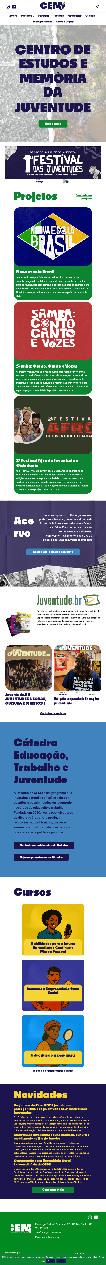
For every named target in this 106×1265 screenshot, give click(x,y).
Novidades (75, 16)
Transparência (42, 21)
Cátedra (43, 16)
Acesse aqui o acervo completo (53, 552)
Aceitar (50, 1261)
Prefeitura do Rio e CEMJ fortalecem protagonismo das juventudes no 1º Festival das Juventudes (50, 1109)
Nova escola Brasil (35, 272)
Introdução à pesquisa (53, 1055)
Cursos (90, 16)
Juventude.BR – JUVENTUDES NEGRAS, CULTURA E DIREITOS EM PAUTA (27, 699)
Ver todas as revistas (53, 713)
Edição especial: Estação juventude (76, 701)
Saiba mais (53, 123)
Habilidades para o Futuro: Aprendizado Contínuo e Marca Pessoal (53, 947)
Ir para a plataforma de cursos (53, 1071)
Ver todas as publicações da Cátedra (44, 845)
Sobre (13, 16)
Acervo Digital (65, 21)
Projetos (26, 16)
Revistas (58, 16)
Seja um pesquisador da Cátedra (41, 857)
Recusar (61, 1261)
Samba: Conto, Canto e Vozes (46, 366)
